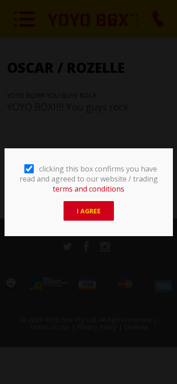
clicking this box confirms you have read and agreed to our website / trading (89, 179)
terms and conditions (88, 189)
